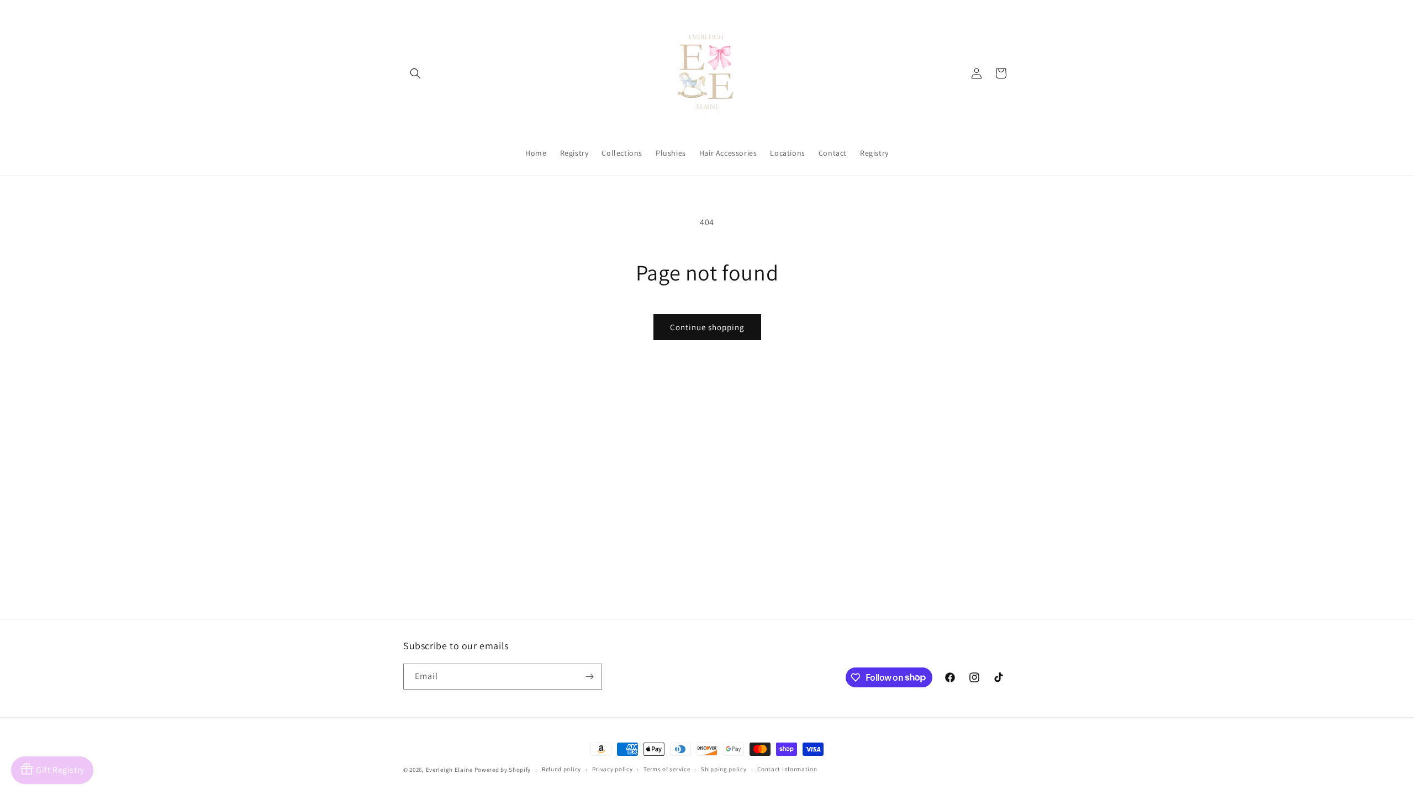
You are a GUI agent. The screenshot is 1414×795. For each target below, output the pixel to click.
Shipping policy (724, 769)
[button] (415, 73)
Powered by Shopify (502, 769)
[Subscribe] (589, 677)
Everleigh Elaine (449, 769)
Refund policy (561, 769)
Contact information (787, 769)
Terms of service (666, 769)
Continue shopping (707, 327)
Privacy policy (612, 769)
